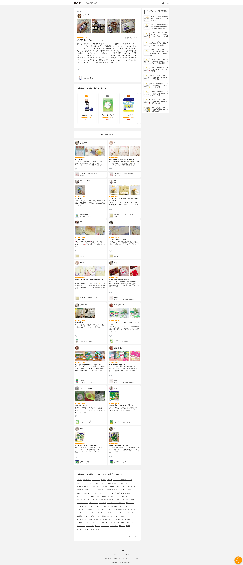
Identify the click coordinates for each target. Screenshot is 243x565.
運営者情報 (108, 558)
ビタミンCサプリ (130, 509)
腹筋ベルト (80, 493)
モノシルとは (125, 554)
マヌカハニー (120, 486)
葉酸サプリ (121, 509)
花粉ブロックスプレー (83, 529)
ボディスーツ (95, 493)
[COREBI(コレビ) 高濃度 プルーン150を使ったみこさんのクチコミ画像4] (128, 26)
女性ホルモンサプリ (102, 509)
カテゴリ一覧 (117, 554)
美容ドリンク (129, 522)
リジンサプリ (102, 503)
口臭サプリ (115, 483)
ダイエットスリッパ (105, 493)
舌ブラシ (103, 480)
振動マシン (87, 493)
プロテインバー (102, 490)
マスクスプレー (114, 526)
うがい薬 (129, 480)
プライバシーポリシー (124, 558)
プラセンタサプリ (82, 509)
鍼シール (97, 526)
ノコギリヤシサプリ (82, 503)
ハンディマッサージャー (84, 513)
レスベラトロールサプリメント (116, 503)
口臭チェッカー (81, 486)
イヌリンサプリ (81, 496)
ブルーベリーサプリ (127, 506)
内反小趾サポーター (82, 516)
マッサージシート (110, 513)
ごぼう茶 (95, 519)
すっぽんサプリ (104, 496)
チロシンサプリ (130, 499)
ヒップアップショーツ (118, 493)
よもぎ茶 (107, 519)
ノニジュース (100, 522)
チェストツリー (113, 509)
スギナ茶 (120, 519)
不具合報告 (135, 558)
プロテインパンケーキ (113, 490)
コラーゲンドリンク (82, 522)
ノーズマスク (105, 526)
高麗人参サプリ (130, 503)
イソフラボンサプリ (82, 506)
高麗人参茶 (127, 519)
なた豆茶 (101, 519)
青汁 (106, 486)
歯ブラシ (79, 480)
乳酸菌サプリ (92, 509)
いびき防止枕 (130, 513)
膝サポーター (114, 516)
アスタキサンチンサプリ (126, 496)
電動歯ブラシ (87, 480)
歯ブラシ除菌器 (91, 486)
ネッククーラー (90, 526)
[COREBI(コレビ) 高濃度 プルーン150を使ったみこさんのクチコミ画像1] (84, 26)
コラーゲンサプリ (94, 506)
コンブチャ (92, 522)
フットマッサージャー (98, 513)
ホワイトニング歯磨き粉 (120, 480)
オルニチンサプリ (82, 499)
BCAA (122, 490)
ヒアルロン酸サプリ (115, 506)
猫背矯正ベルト (105, 516)
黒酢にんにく (81, 526)
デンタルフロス (96, 480)
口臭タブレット (123, 483)
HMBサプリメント (130, 490)
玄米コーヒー (120, 522)
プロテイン (80, 490)
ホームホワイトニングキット (85, 483)
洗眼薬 (128, 526)
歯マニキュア (100, 486)
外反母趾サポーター (95, 516)
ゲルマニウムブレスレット (84, 519)
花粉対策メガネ (95, 529)
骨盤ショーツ (123, 516)
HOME (121, 550)
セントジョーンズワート (118, 499)
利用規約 (115, 558)
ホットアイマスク (121, 513)
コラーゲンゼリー (130, 486)
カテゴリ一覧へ (133, 536)
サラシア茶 (114, 519)
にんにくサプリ (114, 496)
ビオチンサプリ (93, 503)
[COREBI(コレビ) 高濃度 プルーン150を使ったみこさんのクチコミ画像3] (113, 26)
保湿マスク (122, 526)
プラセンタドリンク (110, 522)
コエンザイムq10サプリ (104, 499)
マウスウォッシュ (99, 483)
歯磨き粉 (109, 480)
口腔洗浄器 (108, 483)
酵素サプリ (128, 493)
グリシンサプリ (92, 499)
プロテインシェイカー (90, 490)
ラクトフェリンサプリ (93, 496)
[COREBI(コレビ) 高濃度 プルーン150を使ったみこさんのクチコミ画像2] (98, 26)
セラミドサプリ (104, 506)
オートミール (112, 486)
